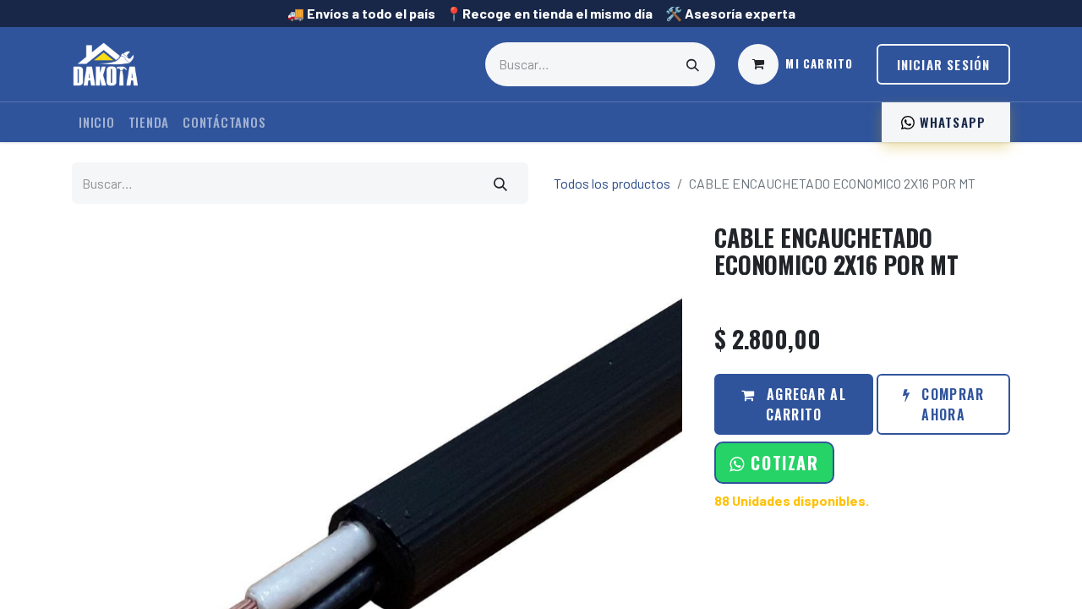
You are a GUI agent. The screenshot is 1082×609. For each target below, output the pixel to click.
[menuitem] (97, 122)
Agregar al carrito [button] (804, 404)
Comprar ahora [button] (950, 404)
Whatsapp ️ (952, 121)
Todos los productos (612, 183)
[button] (773, 463)
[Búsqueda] (693, 64)
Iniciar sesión (944, 64)
